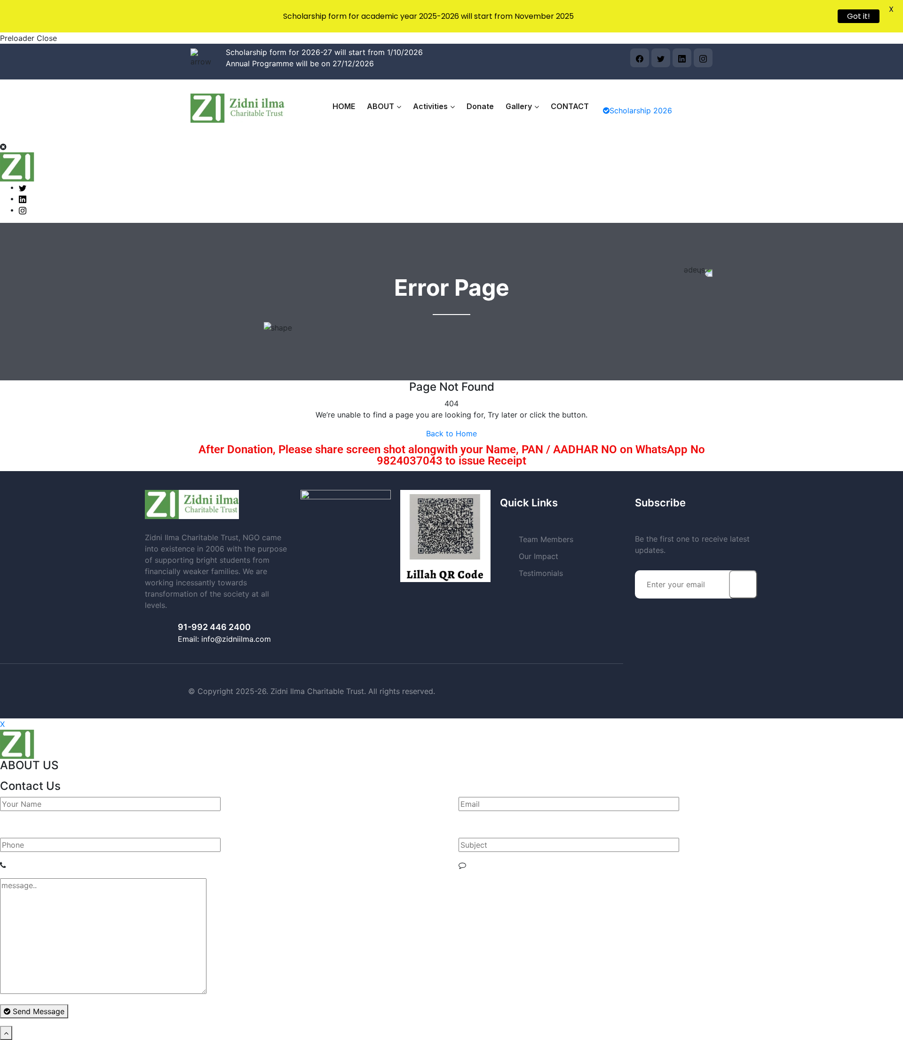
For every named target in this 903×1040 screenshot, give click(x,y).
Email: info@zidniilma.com (224, 639)
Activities (430, 106)
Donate (480, 106)
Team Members (546, 539)
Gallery (519, 106)
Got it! (858, 16)
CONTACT (570, 106)
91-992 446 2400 (214, 627)
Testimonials (541, 573)
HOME (344, 106)
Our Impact (538, 556)
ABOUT (380, 106)
